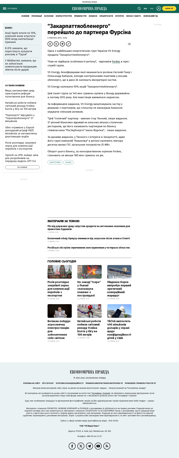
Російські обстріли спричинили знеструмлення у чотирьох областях (89, 247)
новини (25, 16)
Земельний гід (150, 16)
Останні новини (14, 85)
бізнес (68, 162)
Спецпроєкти (106, 16)
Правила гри (80, 16)
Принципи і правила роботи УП (140, 383)
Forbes (116, 61)
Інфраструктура (64, 16)
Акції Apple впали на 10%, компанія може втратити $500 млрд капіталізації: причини (20, 37)
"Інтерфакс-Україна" (100, 393)
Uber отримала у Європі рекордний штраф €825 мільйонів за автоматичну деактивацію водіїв (21, 132)
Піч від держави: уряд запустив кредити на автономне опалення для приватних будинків (89, 228)
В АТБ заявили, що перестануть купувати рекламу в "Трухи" (18, 51)
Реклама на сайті (31, 383)
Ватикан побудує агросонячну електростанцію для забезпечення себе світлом (59, 329)
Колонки (48, 16)
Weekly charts (133, 16)
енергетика (55, 162)
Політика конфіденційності (69, 383)
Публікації (36, 16)
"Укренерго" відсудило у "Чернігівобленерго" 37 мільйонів (20, 118)
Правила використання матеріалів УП (104, 383)
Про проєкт (48, 383)
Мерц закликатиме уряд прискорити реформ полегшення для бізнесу (20, 93)
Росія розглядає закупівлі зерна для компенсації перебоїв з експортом (59, 288)
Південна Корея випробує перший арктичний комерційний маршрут (119, 288)
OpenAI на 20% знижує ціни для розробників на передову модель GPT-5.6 (21, 158)
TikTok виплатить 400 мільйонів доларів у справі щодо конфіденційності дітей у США (119, 329)
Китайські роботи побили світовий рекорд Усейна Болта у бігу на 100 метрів (89, 327)
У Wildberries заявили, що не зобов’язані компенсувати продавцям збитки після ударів (21, 65)
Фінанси (93, 16)
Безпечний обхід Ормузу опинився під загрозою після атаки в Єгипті (89, 238)
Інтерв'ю (119, 16)
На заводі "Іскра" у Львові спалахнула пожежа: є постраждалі (89, 288)
